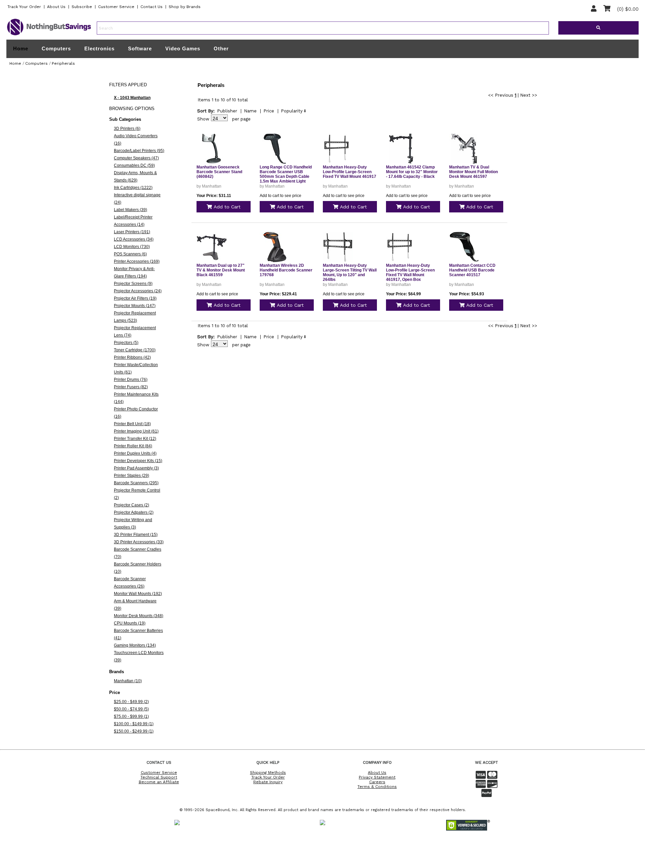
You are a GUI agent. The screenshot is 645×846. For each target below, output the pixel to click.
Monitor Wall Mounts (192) (138, 593)
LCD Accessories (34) (134, 239)
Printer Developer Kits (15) (138, 460)
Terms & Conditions (377, 786)
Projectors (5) (126, 342)
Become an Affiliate (159, 782)
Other (221, 48)
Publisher (227, 110)
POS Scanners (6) (130, 254)
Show (203, 118)
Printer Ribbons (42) (132, 357)
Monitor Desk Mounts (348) (138, 615)
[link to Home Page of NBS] (49, 35)
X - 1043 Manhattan (132, 97)
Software (140, 48)
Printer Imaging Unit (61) (136, 431)
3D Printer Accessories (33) (139, 542)
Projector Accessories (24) (138, 291)
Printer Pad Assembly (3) (136, 468)
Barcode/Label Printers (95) (139, 150)
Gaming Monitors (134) (135, 645)
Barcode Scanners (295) (136, 483)
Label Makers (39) (130, 209)
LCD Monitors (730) (132, 246)
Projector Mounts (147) (135, 305)
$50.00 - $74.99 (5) (131, 709)
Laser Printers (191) (132, 232)
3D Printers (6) (127, 128)
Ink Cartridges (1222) (133, 187)
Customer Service (116, 6)
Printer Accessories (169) (137, 261)
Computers (56, 48)
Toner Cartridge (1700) (135, 350)
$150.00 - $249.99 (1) (134, 731)
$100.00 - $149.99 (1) (134, 723)
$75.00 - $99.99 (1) (131, 716)
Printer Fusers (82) (131, 387)
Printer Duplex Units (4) (135, 453)
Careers (377, 782)
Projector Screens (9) (133, 283)
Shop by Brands (185, 6)
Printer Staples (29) (131, 475)
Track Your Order (24, 6)
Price (268, 110)
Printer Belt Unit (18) (132, 423)
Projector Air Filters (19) (135, 298)
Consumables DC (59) (134, 165)
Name (250, 110)
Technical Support (158, 777)
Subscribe (82, 6)
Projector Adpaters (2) (134, 512)
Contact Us (151, 6)
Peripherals (63, 63)
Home (20, 48)
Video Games (182, 48)
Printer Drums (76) (130, 379)
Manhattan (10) (128, 681)
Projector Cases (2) (131, 505)
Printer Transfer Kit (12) (135, 438)
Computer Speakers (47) (136, 158)
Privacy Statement (377, 777)
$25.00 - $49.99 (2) (131, 701)
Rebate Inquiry (268, 782)
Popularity (292, 110)
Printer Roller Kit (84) (133, 446)
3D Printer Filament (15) (136, 534)
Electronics (99, 48)
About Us (56, 6)
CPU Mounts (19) (129, 623)
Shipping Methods (268, 772)
